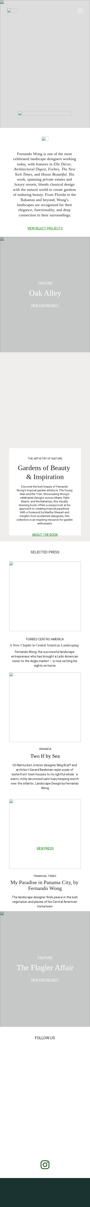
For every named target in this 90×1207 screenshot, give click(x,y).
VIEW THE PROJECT (45, 305)
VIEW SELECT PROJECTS (45, 228)
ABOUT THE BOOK (45, 534)
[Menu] (80, 11)
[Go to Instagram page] (45, 1164)
